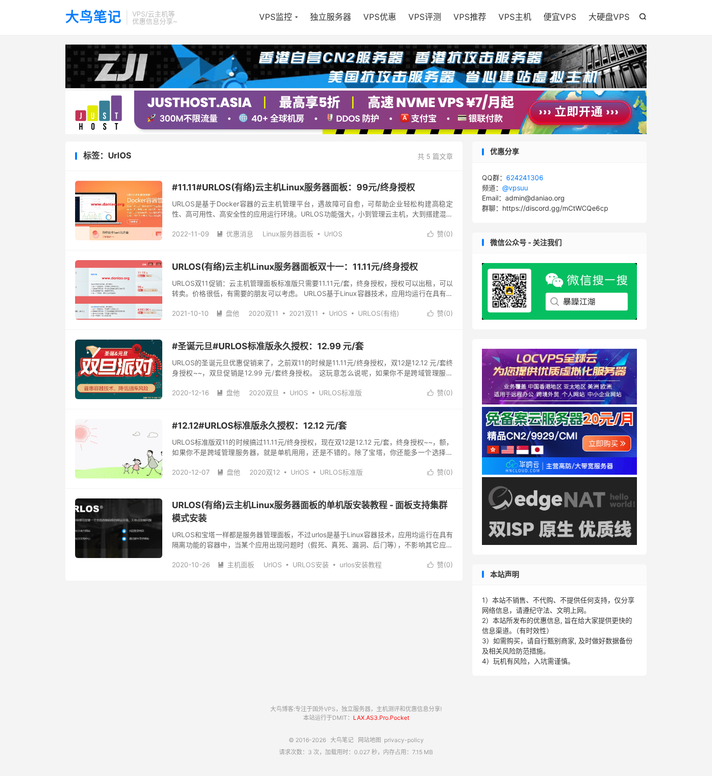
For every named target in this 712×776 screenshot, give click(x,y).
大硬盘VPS (609, 17)
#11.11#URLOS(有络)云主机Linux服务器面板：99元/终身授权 (293, 187)
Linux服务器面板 (288, 234)
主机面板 (235, 564)
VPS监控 (275, 17)
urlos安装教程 (361, 564)
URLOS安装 (311, 564)
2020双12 (264, 472)
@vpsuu (515, 188)
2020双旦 (264, 392)
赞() (440, 234)
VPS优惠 (379, 17)
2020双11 (263, 313)
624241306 (524, 177)
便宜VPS (559, 17)
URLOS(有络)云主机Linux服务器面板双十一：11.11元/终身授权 (295, 267)
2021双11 (303, 313)
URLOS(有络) (378, 313)
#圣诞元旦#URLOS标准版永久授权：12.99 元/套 (268, 346)
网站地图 (369, 740)
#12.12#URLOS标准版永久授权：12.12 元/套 (259, 425)
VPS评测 (424, 17)
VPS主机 (514, 17)
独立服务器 (330, 17)
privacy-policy (404, 740)
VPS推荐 (469, 17)
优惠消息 (235, 234)
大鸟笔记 (93, 17)
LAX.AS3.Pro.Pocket (381, 717)
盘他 (227, 313)
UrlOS (333, 234)
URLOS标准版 (340, 392)
